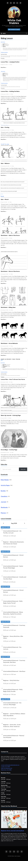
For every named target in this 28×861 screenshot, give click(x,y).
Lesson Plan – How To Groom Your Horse (13, 379)
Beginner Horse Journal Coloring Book (12, 830)
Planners (3, 513)
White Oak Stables (14, 22)
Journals (3, 502)
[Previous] (3, 523)
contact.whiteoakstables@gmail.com (10, 765)
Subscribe (23, 469)
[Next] (24, 523)
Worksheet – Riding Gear (8, 307)
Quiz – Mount (5, 199)
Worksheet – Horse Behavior (9, 343)
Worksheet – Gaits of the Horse (10, 235)
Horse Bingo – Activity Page (9, 450)
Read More (3, 67)
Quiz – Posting (5, 127)
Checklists (4, 496)
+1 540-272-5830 (5, 766)
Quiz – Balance (5, 163)
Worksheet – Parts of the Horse (10, 271)
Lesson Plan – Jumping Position (10, 62)
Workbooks (4, 507)
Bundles (3, 491)
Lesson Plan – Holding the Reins (10, 91)
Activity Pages (5, 485)
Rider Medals (5, 480)
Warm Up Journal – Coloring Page (11, 415)
